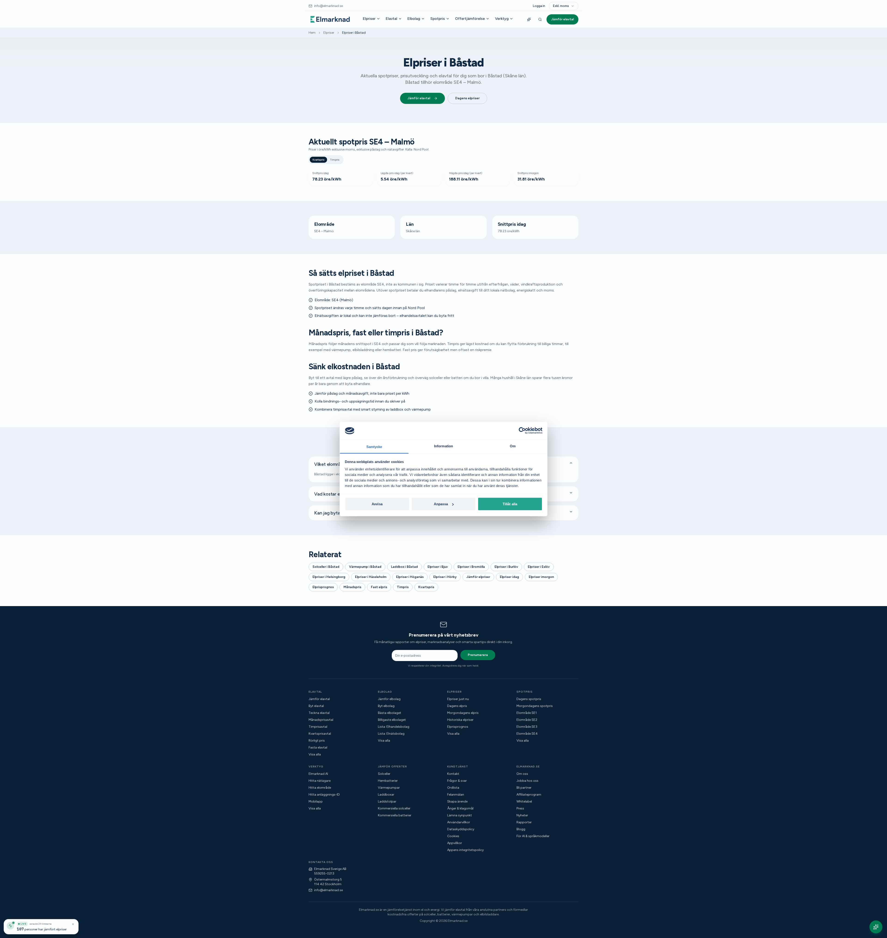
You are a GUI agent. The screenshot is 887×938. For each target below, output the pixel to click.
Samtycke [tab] (374, 446)
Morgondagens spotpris (534, 706)
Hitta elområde (320, 788)
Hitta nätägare (320, 781)
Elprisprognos (323, 587)
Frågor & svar (457, 781)
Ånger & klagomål (460, 808)
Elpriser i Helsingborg (329, 577)
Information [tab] (443, 446)
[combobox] (563, 6)
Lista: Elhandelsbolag (393, 727)
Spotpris (437, 18)
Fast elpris (379, 587)
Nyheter (522, 815)
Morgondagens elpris (463, 713)
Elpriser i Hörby (445, 577)
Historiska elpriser (460, 720)
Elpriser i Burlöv (506, 567)
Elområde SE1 (526, 713)
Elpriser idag (509, 577)
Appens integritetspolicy (465, 850)
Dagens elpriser (467, 98)
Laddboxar (386, 795)
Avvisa (377, 504)
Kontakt (453, 774)
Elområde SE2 (526, 720)
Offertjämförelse (470, 18)
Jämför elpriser (478, 577)
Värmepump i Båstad (365, 567)
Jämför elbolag (389, 699)
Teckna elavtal (319, 713)
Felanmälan (455, 795)
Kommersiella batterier (394, 815)
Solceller (384, 774)
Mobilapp (316, 801)
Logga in (539, 6)
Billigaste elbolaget (392, 720)
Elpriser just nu (458, 699)
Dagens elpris (457, 706)
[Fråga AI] (529, 19)
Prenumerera (478, 655)
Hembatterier (388, 781)
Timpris (334, 159)
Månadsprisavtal (321, 720)
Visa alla (315, 754)
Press (520, 808)
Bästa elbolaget (389, 713)
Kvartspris (318, 159)
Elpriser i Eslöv (539, 567)
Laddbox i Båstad (404, 567)
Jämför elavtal (562, 19)
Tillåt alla (510, 504)
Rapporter (524, 822)
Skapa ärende (457, 801)
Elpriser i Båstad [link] (354, 33)
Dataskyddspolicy (460, 829)
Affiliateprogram (528, 795)
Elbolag (413, 18)
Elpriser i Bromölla (471, 567)
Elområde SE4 (527, 734)
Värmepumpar (389, 788)
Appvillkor (454, 843)
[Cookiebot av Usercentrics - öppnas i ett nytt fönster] (522, 430)
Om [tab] (513, 446)
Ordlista (453, 788)
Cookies (453, 836)
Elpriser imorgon (541, 577)
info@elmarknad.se (328, 890)
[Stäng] (73, 924)
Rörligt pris (317, 741)
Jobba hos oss (527, 781)
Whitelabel (524, 801)
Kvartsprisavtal (320, 734)
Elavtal (391, 18)
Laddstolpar (387, 801)
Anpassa (441, 504)
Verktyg (502, 18)
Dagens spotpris (528, 699)
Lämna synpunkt (459, 815)
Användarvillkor (458, 822)
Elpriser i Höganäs (410, 577)
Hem (312, 33)
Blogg (520, 829)
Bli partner (524, 788)
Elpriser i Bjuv (438, 567)
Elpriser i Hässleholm (370, 577)
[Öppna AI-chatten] (875, 926)
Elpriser (369, 18)
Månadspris (352, 587)
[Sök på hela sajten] (540, 19)
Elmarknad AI (318, 774)
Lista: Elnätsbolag (391, 734)
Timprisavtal (318, 727)
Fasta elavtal (318, 747)
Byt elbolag (386, 706)
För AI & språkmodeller (533, 836)
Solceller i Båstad (326, 567)
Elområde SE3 (526, 727)
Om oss (522, 774)
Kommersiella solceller (394, 808)
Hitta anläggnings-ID (324, 795)
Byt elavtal (316, 706)
